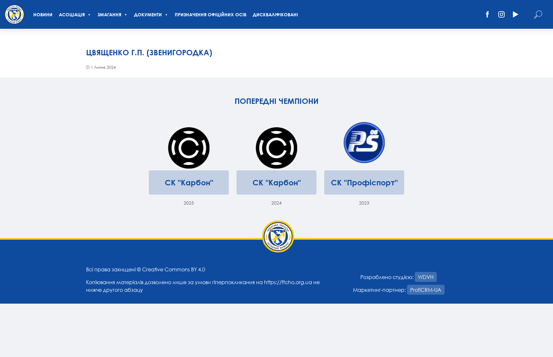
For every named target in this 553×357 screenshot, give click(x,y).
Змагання (109, 14)
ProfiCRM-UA (425, 289)
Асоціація (72, 14)
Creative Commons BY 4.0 (173, 269)
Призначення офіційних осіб (210, 14)
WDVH (426, 277)
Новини (42, 14)
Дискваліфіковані (275, 14)
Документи (148, 14)
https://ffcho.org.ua (288, 282)
